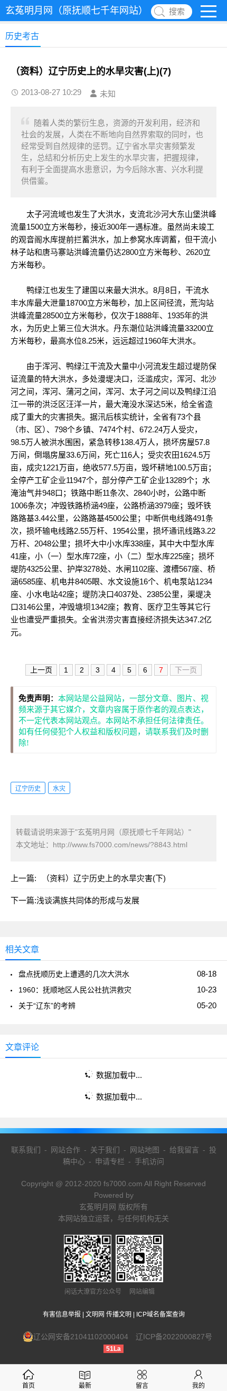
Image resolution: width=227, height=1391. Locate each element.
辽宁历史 (28, 788)
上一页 (41, 670)
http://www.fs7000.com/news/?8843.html (120, 844)
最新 (85, 1385)
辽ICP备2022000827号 (174, 1336)
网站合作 (65, 1150)
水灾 (59, 788)
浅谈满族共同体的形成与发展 (87, 900)
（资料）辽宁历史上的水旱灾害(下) (104, 878)
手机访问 (149, 1161)
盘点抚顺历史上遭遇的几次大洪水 (73, 974)
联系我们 (26, 1150)
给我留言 (184, 1150)
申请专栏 (110, 1161)
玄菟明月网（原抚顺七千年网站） (76, 10)
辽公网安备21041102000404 (80, 1336)
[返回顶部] (205, 1241)
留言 (142, 1385)
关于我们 (105, 1150)
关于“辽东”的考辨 (46, 1005)
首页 (28, 1385)
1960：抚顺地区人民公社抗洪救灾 (74, 990)
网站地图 (144, 1150)
